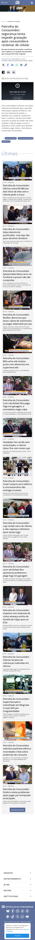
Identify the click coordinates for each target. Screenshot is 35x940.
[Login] (32, 2)
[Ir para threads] (27, 911)
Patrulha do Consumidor (13, 21)
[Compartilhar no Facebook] (8, 65)
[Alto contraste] (3, 72)
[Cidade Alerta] (17, 8)
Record (3, 21)
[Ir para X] (17, 917)
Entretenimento (12, 879)
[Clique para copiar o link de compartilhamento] (26, 65)
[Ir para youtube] (27, 917)
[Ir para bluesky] (8, 911)
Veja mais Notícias (17, 810)
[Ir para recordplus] (8, 917)
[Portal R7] (17, 2)
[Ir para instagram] (17, 911)
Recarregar (17, 98)
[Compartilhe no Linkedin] (12, 65)
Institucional (11, 896)
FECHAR (17, 936)
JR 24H (6, 884)
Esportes (8, 873)
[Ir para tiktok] (13, 917)
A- (14, 72)
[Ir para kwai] (22, 911)
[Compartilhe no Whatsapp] (17, 65)
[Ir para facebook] (13, 911)
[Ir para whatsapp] (22, 917)
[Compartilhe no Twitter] (3, 65)
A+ (8, 72)
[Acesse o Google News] (21, 65)
